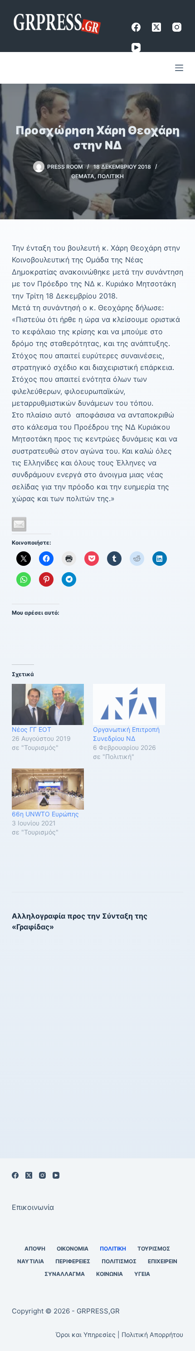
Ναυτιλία (30, 1261)
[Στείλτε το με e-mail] (19, 524)
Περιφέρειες (72, 1261)
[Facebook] (136, 27)
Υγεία (142, 1273)
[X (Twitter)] (156, 27)
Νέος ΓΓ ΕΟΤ (31, 729)
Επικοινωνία (33, 1207)
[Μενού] (179, 68)
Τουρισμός (153, 1248)
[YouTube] (136, 47)
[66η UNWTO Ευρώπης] (48, 789)
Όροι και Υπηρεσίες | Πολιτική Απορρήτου (119, 1334)
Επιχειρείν (162, 1261)
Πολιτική (111, 176)
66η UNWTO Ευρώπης (45, 814)
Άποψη (34, 1248)
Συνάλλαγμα (64, 1273)
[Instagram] (176, 27)
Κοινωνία (109, 1273)
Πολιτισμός (119, 1261)
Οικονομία (72, 1248)
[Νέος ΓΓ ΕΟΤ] (48, 704)
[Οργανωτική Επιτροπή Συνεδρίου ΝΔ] (129, 704)
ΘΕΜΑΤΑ (82, 176)
